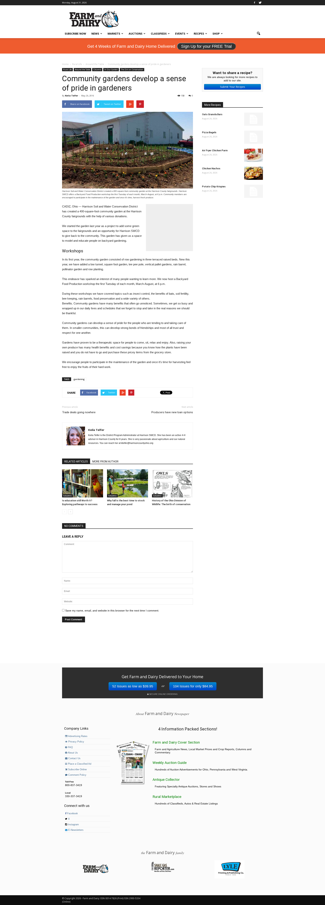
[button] (258, 33)
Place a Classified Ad (79, 764)
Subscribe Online (77, 769)
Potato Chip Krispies (214, 186)
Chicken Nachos (211, 168)
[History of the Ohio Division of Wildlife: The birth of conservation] (172, 483)
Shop (216, 33)
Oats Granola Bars (212, 114)
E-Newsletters (76, 830)
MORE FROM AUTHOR (105, 461)
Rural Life (67, 69)
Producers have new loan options (172, 412)
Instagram (73, 824)
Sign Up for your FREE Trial (206, 46)
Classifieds (159, 33)
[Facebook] (254, 2)
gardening (79, 379)
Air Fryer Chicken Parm (215, 150)
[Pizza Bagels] (253, 137)
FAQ (70, 747)
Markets (114, 33)
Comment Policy (77, 775)
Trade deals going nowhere (79, 412)
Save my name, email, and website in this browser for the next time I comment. (112, 610)
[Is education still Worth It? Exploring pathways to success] (82, 483)
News (95, 33)
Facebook (72, 813)
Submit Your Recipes (232, 87)
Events (180, 33)
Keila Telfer (71, 95)
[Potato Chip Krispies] (253, 191)
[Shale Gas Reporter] (162, 871)
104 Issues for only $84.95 (193, 686)
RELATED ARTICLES (76, 461)
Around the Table (82, 69)
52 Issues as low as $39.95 (132, 686)
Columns (97, 69)
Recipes (199, 33)
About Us (72, 752)
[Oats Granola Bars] (253, 119)
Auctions (135, 33)
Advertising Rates (77, 736)
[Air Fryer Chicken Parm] (253, 155)
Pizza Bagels (209, 132)
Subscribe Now (75, 33)
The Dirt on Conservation (132, 69)
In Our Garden (111, 69)
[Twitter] (260, 2)
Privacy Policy (76, 741)
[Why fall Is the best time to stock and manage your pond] (127, 483)
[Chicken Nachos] (253, 173)
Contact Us (74, 758)
